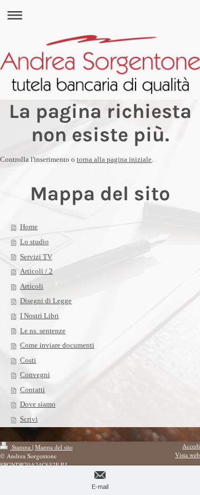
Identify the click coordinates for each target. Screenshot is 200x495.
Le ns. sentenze (43, 330)
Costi (28, 360)
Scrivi (29, 419)
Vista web (187, 455)
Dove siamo (38, 404)
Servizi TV (36, 257)
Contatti (32, 389)
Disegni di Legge (46, 300)
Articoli (31, 286)
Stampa (21, 447)
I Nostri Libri (39, 315)
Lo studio (34, 241)
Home (29, 226)
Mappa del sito (54, 447)
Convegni (35, 374)
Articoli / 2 (36, 271)
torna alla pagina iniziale (114, 159)
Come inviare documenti (57, 345)
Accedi (191, 446)
